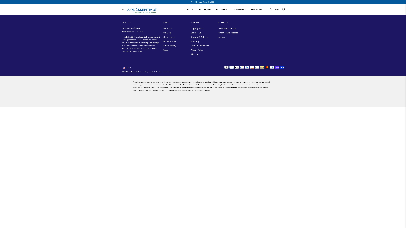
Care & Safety (169, 45)
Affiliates (222, 37)
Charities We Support (228, 33)
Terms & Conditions (200, 45)
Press (165, 50)
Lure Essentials (133, 72)
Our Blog (167, 33)
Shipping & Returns (199, 37)
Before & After (169, 41)
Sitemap (194, 54)
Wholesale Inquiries (227, 28)
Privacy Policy (197, 50)
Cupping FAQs (197, 28)
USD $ (128, 68)
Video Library (169, 37)
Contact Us (196, 33)
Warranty (195, 41)
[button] (270, 9)
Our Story (167, 28)
